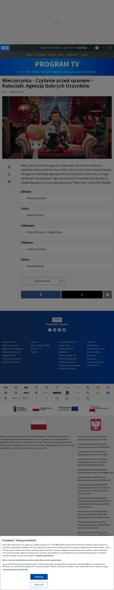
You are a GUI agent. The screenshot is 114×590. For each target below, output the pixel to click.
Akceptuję (39, 577)
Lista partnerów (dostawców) (15, 569)
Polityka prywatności (44, 555)
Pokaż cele (38, 585)
